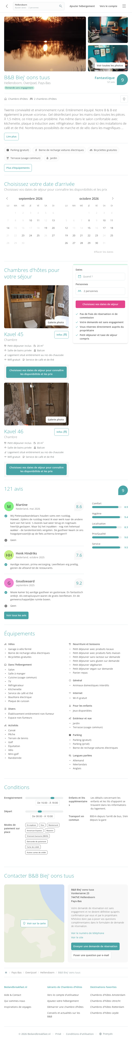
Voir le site (77, 937)
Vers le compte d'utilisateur (63, 995)
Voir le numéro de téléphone (87, 933)
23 (23, 235)
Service (96, 543)
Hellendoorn (13, 83)
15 (15, 227)
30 (23, 243)
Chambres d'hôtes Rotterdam (107, 1006)
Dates (79, 269)
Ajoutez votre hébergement (63, 1000)
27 (53, 235)
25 (38, 235)
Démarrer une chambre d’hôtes (65, 1006)
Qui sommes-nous (14, 1000)
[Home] (6, 972)
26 (45, 235)
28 (8, 243)
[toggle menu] (124, 6)
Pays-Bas (44, 83)
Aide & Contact (12, 995)
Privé (58, 1034)
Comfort (96, 503)
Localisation (99, 523)
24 (30, 235)
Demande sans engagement (19, 87)
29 (15, 243)
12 (45, 220)
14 (8, 227)
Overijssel (30, 83)
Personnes (82, 284)
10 (30, 220)
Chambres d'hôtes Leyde (104, 1012)
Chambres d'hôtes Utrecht (105, 1000)
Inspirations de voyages (17, 1006)
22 (15, 235)
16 (23, 227)
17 (30, 227)
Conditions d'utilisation (80, 1034)
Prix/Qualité (99, 533)
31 (104, 243)
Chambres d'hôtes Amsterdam (107, 995)
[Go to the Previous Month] (7, 198)
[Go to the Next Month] (112, 198)
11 (38, 220)
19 (45, 227)
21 (8, 235)
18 (38, 227)
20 (53, 227)
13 (53, 220)
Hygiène (96, 513)
